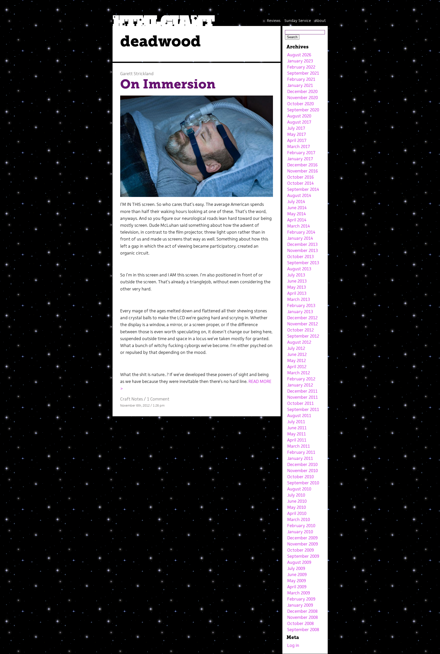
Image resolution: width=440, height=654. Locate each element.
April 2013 (296, 293)
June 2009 (297, 574)
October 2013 (300, 256)
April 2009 (296, 587)
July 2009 (296, 568)
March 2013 (298, 299)
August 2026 (299, 55)
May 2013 (296, 287)
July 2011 (296, 421)
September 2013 (303, 262)
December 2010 (302, 464)
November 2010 (302, 470)
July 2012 (296, 348)
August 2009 (299, 562)
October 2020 (300, 103)
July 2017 (296, 128)
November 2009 (302, 544)
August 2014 (299, 195)
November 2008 (302, 617)
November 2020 (302, 97)
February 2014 (301, 232)
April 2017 (296, 140)
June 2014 (297, 207)
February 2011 (301, 452)
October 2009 (300, 550)
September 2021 (303, 73)
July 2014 (296, 201)
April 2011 (296, 440)
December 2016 (302, 165)
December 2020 (302, 91)
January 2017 (300, 159)
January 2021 (300, 85)
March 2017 (298, 146)
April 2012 (296, 366)
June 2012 (297, 354)
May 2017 (296, 134)
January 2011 (300, 458)
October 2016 (300, 177)
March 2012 (298, 373)
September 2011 (303, 409)
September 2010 (303, 483)
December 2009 (302, 538)
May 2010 (296, 507)
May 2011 (296, 434)
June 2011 (297, 428)
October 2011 (300, 403)
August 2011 (299, 415)
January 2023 (300, 61)
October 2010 (300, 476)
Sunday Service (297, 20)
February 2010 (301, 525)
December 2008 (302, 611)
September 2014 (303, 189)
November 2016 (302, 171)
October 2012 (300, 330)
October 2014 (300, 183)
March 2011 (298, 446)
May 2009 (296, 580)
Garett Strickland (137, 73)
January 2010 (300, 532)
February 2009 (301, 599)
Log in (293, 645)
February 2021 (301, 79)
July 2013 (296, 275)
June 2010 (297, 501)
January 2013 (300, 311)
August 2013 (299, 269)
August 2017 (299, 122)
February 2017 (301, 152)
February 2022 (301, 67)
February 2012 (301, 379)
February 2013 (301, 305)
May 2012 (296, 360)
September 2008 (303, 629)
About (320, 20)
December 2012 (302, 318)
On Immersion (167, 84)
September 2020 (303, 110)
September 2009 (303, 556)
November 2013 (302, 250)
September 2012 (303, 336)
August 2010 (299, 489)
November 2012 (302, 324)
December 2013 (302, 244)
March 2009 (298, 593)
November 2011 (302, 397)
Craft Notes (131, 399)
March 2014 (298, 226)
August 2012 (299, 342)
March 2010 (298, 519)
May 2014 (296, 214)
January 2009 (300, 605)
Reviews (273, 20)
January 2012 (300, 385)
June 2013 (297, 281)
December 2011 (302, 391)
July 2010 (296, 495)
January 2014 (300, 238)
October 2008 (300, 623)
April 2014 (296, 220)
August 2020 (299, 116)
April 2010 (296, 513)
